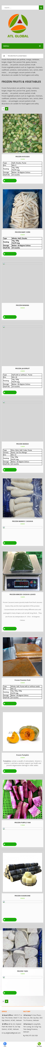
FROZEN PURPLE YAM (23, 822)
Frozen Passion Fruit (22, 680)
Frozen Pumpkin (22, 755)
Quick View (22, 131)
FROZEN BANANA (22, 305)
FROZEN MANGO (22, 444)
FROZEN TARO (22, 971)
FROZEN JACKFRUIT (22, 368)
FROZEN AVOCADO (23, 157)
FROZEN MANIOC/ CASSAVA (22, 521)
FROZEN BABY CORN (22, 232)
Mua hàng (10, 181)
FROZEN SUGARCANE (22, 896)
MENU (6, 46)
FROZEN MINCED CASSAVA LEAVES (22, 594)
